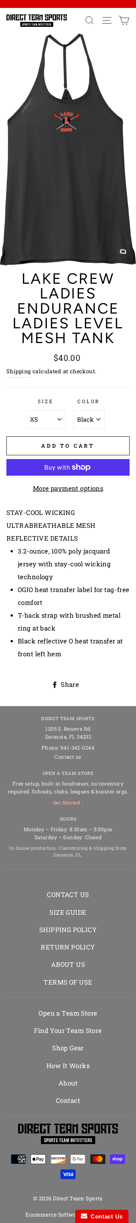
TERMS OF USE (67, 982)
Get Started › (68, 802)
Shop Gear (68, 1048)
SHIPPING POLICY (68, 929)
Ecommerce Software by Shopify (67, 1214)
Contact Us (105, 1216)
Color (88, 401)
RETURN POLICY (68, 947)
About (68, 1083)
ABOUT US (68, 964)
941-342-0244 (77, 747)
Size (46, 401)
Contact (68, 1100)
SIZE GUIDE (67, 912)
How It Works (68, 1065)
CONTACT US (68, 894)
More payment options (68, 488)
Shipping (18, 371)
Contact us (67, 756)
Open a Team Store (68, 1013)
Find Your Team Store (68, 1030)
